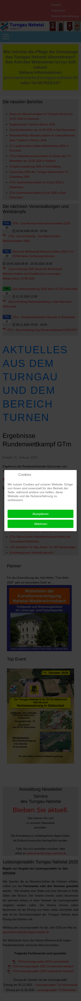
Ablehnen (40, 524)
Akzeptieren (40, 514)
